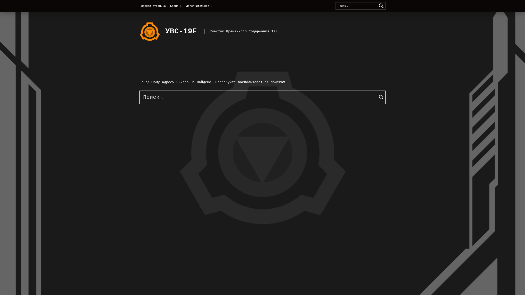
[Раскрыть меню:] (181, 6)
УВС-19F (181, 31)
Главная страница (152, 6)
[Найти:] (361, 6)
